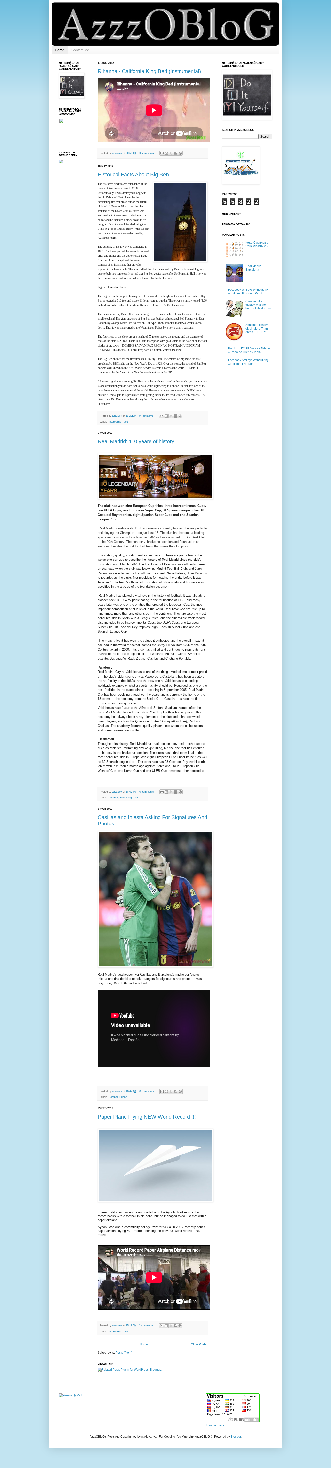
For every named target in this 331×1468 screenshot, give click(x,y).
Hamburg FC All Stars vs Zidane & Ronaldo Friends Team (249, 350)
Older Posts (198, 1344)
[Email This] (161, 153)
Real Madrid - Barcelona (254, 267)
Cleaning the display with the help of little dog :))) (258, 305)
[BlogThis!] (166, 153)
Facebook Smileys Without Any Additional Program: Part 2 (248, 291)
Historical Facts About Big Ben (133, 174)
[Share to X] (171, 153)
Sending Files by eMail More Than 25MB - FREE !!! (256, 328)
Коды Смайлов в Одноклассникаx (256, 244)
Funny (123, 1096)
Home (59, 50)
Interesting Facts (119, 421)
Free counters (215, 1425)
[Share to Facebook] (175, 153)
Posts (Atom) (124, 1352)
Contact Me (80, 50)
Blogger (236, 1436)
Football (113, 797)
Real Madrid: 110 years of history (136, 441)
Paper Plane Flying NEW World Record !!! (147, 1117)
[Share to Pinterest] (180, 153)
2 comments (146, 1325)
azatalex (117, 153)
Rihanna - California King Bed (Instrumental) (149, 71)
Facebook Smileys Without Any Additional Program (248, 361)
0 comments (146, 153)
